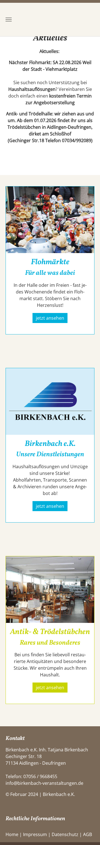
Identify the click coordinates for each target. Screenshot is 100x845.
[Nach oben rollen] (87, 832)
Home (12, 834)
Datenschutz (65, 834)
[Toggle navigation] (9, 19)
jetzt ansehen (50, 318)
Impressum (35, 834)
